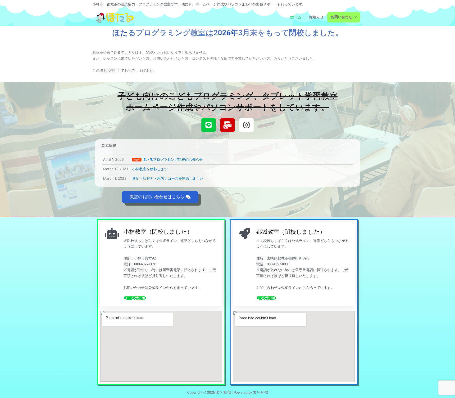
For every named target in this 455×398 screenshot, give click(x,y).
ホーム (295, 17)
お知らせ (316, 17)
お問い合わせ (341, 17)
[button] (343, 17)
